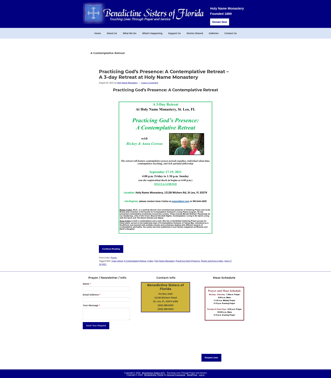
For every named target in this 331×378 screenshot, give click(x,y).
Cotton (150, 261)
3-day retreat (117, 261)
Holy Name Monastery (164, 261)
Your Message (91, 305)
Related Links (211, 358)
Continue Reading (111, 249)
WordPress (192, 375)
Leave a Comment (149, 83)
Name (87, 284)
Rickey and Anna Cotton (212, 261)
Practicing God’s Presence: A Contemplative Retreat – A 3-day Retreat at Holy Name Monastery (164, 74)
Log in (202, 375)
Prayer (114, 258)
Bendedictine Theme (153, 375)
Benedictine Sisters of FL (153, 373)
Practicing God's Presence (188, 261)
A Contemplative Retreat (135, 261)
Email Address (91, 294)
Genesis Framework (176, 375)
